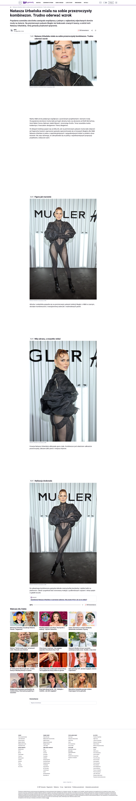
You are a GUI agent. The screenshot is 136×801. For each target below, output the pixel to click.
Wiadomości (21, 749)
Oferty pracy (95, 751)
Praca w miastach (97, 770)
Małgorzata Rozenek (47, 742)
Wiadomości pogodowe (73, 755)
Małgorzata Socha (22, 743)
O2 (68, 759)
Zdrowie (20, 761)
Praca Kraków (96, 754)
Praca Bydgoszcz (97, 766)
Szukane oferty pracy (97, 775)
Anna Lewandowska (22, 737)
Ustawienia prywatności (92, 787)
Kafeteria (45, 758)
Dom (44, 749)
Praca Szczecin (96, 763)
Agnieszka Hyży (21, 745)
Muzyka (38, 2)
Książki (44, 751)
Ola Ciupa (70, 737)
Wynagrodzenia (46, 773)
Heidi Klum (70, 740)
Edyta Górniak (46, 737)
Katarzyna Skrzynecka (73, 738)
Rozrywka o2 (46, 775)
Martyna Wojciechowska (98, 745)
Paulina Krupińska (97, 737)
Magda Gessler (46, 743)
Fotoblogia (45, 764)
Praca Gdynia (96, 764)
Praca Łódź (95, 756)
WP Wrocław (46, 768)
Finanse (20, 756)
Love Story (69, 2)
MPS (15, 30)
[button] (105, 3)
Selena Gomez (46, 740)
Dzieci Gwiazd (59, 2)
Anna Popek (71, 745)
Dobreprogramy (46, 759)
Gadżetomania (46, 763)
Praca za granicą (97, 771)
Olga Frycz (95, 738)
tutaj (48, 797)
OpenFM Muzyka (71, 752)
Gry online (20, 766)
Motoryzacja (21, 758)
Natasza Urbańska (97, 742)
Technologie (20, 754)
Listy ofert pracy (96, 773)
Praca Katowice (96, 768)
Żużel (44, 771)
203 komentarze (84, 30)
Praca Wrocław (96, 758)
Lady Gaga (45, 745)
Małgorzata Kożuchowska (48, 738)
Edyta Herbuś (96, 743)
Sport (19, 751)
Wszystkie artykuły (72, 749)
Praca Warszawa (97, 752)
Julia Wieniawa (21, 738)
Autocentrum (46, 766)
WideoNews (78, 2)
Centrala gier (46, 770)
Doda (69, 742)
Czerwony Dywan (48, 2)
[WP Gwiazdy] (29, 2)
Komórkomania (46, 761)
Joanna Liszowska (97, 740)
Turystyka (45, 756)
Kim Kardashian (71, 743)
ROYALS (86, 2)
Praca (19, 763)
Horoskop (45, 754)
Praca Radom (96, 761)
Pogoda (20, 764)
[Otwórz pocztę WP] (100, 2)
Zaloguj (111, 2)
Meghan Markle (21, 742)
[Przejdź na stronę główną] (20, 3)
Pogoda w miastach (72, 757)
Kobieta (20, 759)
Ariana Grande (21, 740)
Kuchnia (45, 752)
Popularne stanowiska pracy (99, 777)
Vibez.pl (70, 754)
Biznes (19, 752)
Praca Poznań (96, 759)
